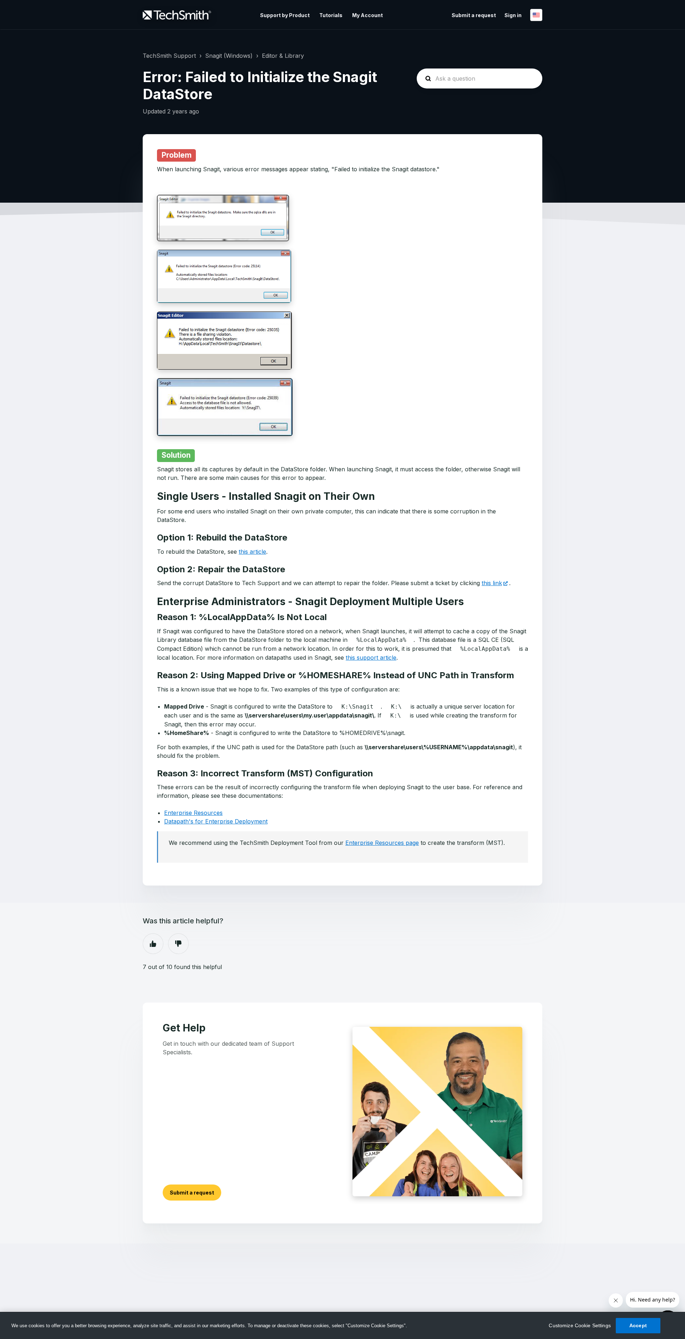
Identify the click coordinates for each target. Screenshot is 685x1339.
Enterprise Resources (193, 812)
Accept (638, 1325)
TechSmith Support (169, 55)
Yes (153, 943)
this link (492, 583)
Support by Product (285, 15)
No (178, 943)
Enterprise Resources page (382, 842)
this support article (371, 657)
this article (252, 551)
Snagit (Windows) (229, 55)
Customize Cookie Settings (580, 1325)
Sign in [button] (513, 15)
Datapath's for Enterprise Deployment (216, 821)
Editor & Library (283, 55)
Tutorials (330, 15)
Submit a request (474, 15)
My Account (367, 15)
